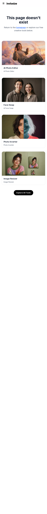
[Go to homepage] (12, 3)
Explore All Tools (23, 193)
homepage (21, 27)
